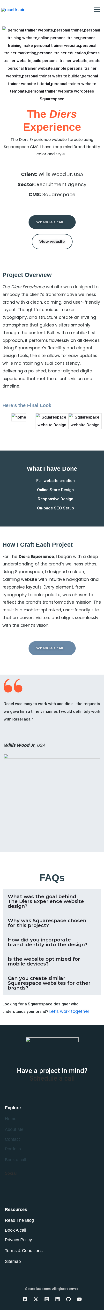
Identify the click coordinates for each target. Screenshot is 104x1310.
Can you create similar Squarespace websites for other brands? (49, 983)
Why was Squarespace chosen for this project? (47, 923)
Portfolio (13, 1149)
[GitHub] (68, 1299)
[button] (7, 421)
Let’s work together (69, 1011)
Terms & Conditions (24, 1250)
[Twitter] (35, 1299)
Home (10, 1118)
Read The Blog (19, 1220)
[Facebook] (24, 1299)
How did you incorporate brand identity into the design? (47, 942)
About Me (14, 1129)
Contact (12, 1139)
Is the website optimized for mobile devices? (44, 961)
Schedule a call (52, 1078)
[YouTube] (79, 1299)
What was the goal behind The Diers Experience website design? (46, 901)
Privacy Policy (18, 1239)
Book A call (15, 1230)
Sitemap (13, 1261)
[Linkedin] (57, 1299)
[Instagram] (46, 1299)
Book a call (15, 1159)
